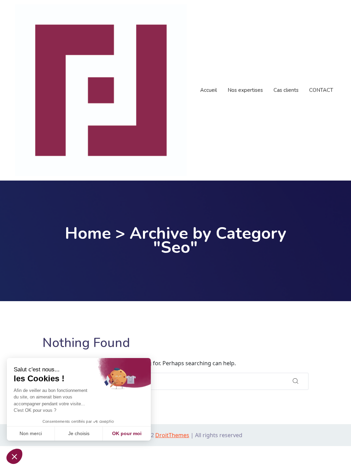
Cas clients (286, 90)
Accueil (208, 90)
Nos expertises (245, 90)
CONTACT (321, 90)
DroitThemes (172, 435)
